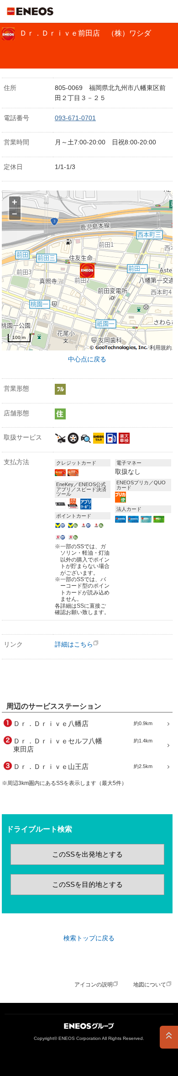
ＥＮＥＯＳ (30, 11)
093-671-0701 (75, 118)
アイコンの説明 (93, 984)
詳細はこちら (74, 644)
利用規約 (161, 348)
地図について (149, 984)
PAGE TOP (169, 1037)
